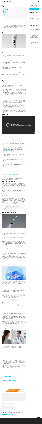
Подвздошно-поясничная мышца (34, 29)
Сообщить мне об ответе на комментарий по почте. (13, 412)
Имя (3, 402)
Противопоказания (5, 12)
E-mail (3, 405)
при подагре (18, 147)
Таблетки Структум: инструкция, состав (9, 379)
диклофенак (11, 364)
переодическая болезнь (32, 26)
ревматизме (12, 144)
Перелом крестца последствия (33, 37)
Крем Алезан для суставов (7, 376)
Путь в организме (5, 10)
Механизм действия (5, 9)
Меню (39, 1)
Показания (4, 11)
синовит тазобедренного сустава (11, 150)
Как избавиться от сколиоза (33, 41)
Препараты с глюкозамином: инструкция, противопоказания (12, 381)
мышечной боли (16, 156)
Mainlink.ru (37, 5)
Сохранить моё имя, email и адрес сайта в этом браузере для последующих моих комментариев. (13, 410)
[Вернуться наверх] (38, 417)
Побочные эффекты (5, 13)
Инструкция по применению (7, 14)
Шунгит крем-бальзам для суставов (8, 377)
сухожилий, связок (10, 174)
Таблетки (5, 15)
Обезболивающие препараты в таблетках (9, 380)
